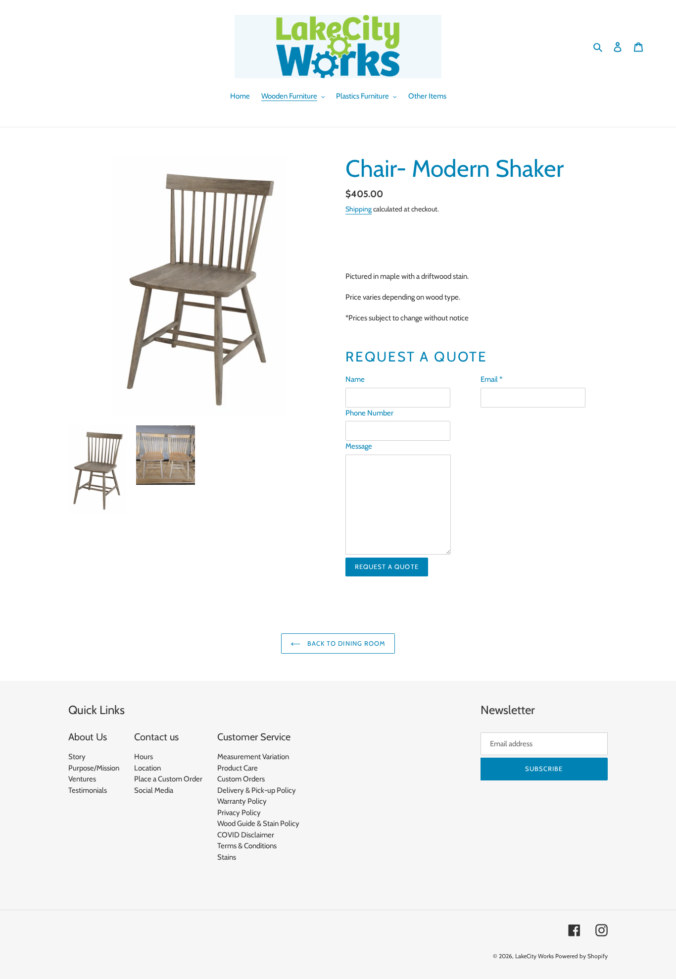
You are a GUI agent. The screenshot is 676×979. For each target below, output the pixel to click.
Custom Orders (241, 778)
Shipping (358, 209)
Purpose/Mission (93, 768)
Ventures (82, 778)
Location (147, 768)
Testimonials (87, 790)
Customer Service (253, 737)
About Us (87, 737)
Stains (226, 857)
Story (77, 756)
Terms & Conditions (247, 845)
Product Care (237, 768)
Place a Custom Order (168, 778)
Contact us (156, 737)
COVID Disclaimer (245, 834)
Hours (143, 756)
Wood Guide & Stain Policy (258, 823)
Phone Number (369, 413)
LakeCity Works (534, 956)
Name (355, 379)
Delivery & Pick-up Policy (256, 790)
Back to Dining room (345, 643)
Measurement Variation (253, 756)
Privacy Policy (239, 812)
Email (491, 379)
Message (358, 446)
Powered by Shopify (581, 956)
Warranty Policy (242, 801)
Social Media (153, 790)
